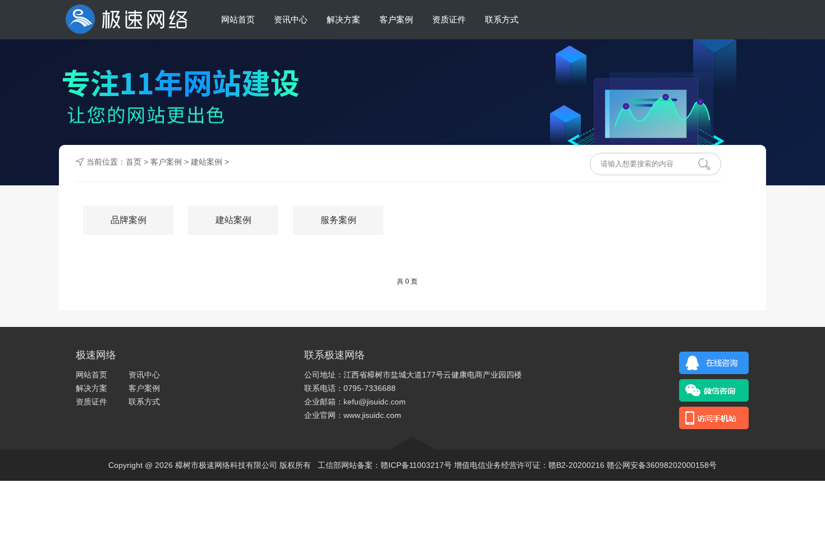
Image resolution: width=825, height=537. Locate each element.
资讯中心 (291, 19)
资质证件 (449, 19)
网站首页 (238, 19)
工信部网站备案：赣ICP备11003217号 (385, 465)
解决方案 (343, 19)
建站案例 (233, 220)
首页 (133, 161)
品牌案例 (128, 220)
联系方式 (502, 19)
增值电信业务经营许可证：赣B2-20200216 (529, 465)
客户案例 (396, 19)
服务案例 (338, 220)
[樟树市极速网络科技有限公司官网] (125, 19)
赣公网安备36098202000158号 (662, 465)
